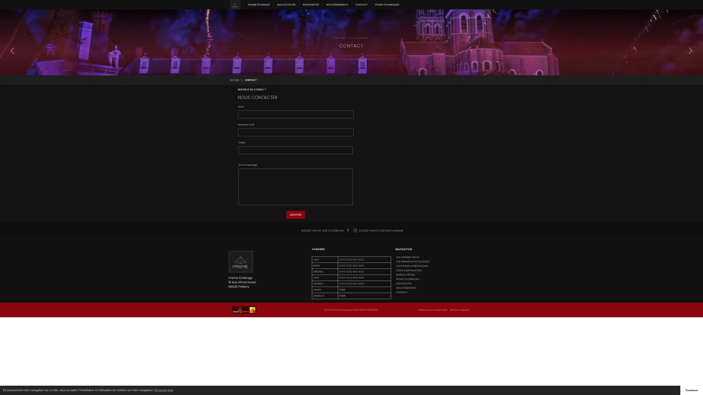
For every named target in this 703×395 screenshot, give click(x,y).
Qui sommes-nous (407, 257)
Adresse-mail (246, 124)
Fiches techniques (387, 4)
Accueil (234, 80)
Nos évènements (337, 4)
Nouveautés (311, 4)
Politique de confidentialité (432, 309)
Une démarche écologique (413, 261)
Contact (361, 4)
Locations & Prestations (412, 266)
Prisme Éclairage (259, 4)
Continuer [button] (691, 390)
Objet (242, 142)
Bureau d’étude (405, 274)
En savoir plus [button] (164, 390)
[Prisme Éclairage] (235, 5)
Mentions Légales (459, 309)
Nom (241, 106)
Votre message (248, 165)
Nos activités (286, 4)
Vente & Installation (409, 270)
